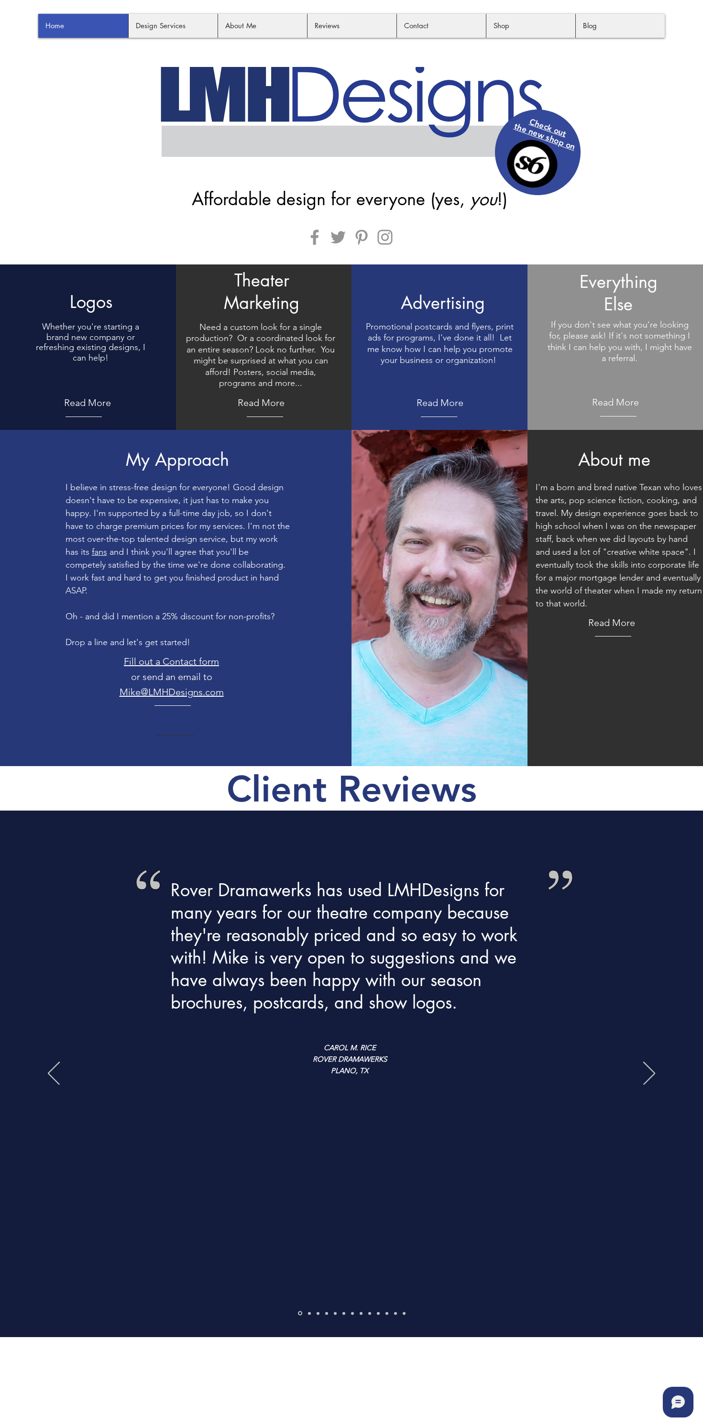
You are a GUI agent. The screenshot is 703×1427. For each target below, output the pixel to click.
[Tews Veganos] (404, 1313)
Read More (87, 402)
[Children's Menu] (326, 1313)
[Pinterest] (362, 237)
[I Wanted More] (378, 1313)
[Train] (309, 1313)
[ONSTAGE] (361, 1313)
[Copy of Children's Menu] (335, 1313)
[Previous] (54, 1074)
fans (99, 552)
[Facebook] (315, 237)
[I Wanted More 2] (386, 1313)
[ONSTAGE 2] (369, 1313)
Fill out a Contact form (171, 661)
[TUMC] (395, 1313)
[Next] (649, 1074)
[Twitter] (338, 237)
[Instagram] (385, 237)
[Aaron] (352, 1313)
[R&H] (318, 1313)
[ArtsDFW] (343, 1313)
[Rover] (300, 1313)
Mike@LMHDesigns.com (172, 692)
